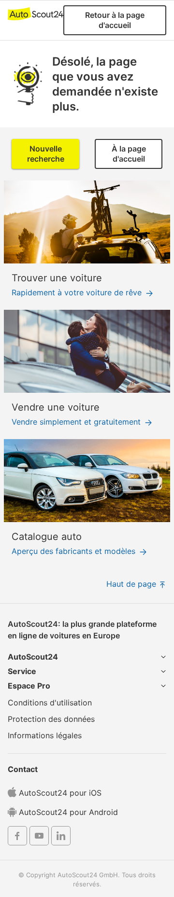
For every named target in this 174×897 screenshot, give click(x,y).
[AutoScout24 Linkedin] (61, 837)
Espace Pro (29, 685)
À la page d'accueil (129, 154)
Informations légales (45, 735)
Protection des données (51, 719)
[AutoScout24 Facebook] (17, 837)
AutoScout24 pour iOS (59, 793)
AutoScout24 (33, 657)
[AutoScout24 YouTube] (39, 837)
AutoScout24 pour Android (67, 812)
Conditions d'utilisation (50, 702)
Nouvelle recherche (45, 154)
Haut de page (132, 584)
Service (22, 671)
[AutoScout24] (35, 13)
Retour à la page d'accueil (115, 20)
